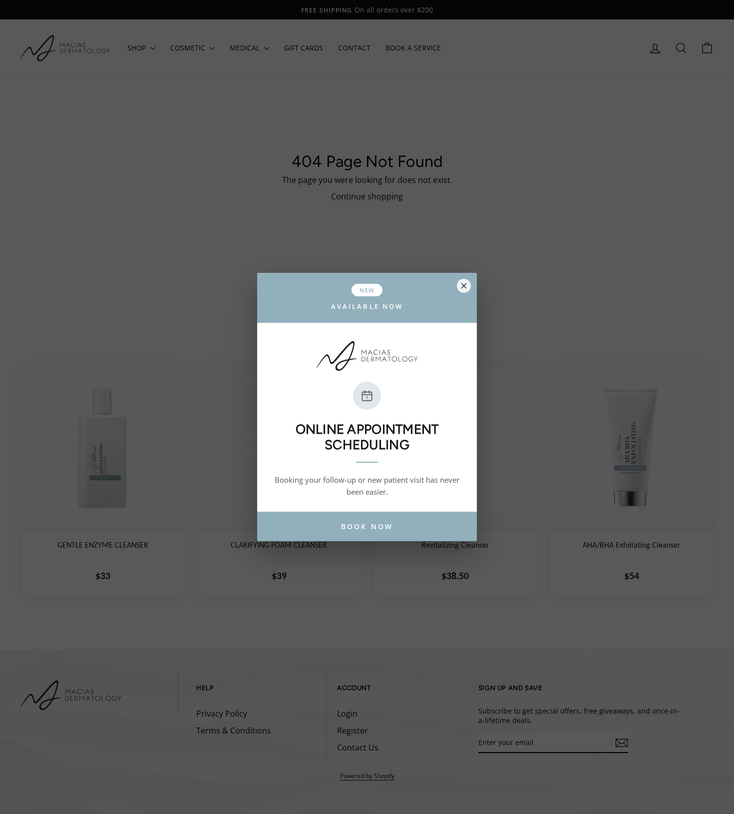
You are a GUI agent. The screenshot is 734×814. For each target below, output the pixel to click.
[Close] (464, 286)
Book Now (367, 526)
